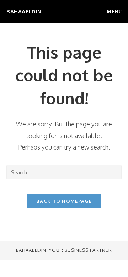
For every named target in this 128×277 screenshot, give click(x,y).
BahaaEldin (24, 11)
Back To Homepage (64, 201)
